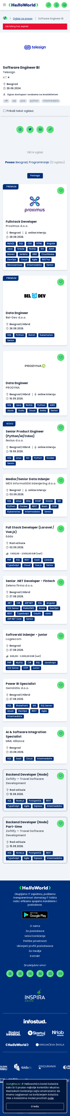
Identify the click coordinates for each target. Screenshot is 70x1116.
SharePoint (22, 705)
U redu (35, 1106)
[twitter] (30, 129)
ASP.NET (29, 603)
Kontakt (35, 956)
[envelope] (60, 973)
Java (10, 248)
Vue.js (38, 565)
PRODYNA (13, 388)
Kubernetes (46, 335)
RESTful (46, 259)
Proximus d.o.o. (17, 226)
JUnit (51, 248)
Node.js (20, 800)
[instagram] (20, 973)
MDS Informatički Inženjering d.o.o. (31, 483)
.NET (9, 603)
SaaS (37, 559)
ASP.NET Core (14, 619)
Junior (36, 668)
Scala (21, 410)
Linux (18, 458)
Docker (50, 458)
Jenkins (23, 254)
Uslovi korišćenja (35, 936)
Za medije (35, 951)
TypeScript (13, 565)
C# (18, 603)
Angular (51, 243)
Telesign (9, 72)
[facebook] (20, 129)
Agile (34, 259)
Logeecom (13, 639)
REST (34, 506)
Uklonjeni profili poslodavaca (35, 946)
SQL (21, 243)
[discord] (50, 973)
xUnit (48, 613)
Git (42, 248)
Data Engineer (17, 313)
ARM (34, 254)
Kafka (43, 410)
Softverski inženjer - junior (26, 634)
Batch (32, 335)
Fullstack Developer (21, 221)
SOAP (38, 501)
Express (38, 806)
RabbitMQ (28, 608)
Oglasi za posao (22, 18)
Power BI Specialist (21, 684)
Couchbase (47, 254)
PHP (9, 559)
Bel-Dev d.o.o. (16, 317)
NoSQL (32, 248)
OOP (54, 506)
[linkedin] (40, 129)
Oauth (37, 613)
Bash (44, 506)
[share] (50, 129)
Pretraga (35, 175)
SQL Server (13, 608)
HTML (39, 243)
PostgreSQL (35, 800)
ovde (51, 1098)
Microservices (14, 265)
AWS (52, 405)
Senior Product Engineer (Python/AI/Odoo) (25, 433)
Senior (49, 265)
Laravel (48, 559)
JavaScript (50, 662)
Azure (10, 410)
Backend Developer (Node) (27, 774)
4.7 (5, 77)
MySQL (10, 243)
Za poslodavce (35, 931)
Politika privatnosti (35, 941)
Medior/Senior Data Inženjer (28, 479)
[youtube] (30, 973)
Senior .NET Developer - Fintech (30, 581)
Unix (28, 501)
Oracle (20, 248)
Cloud (24, 259)
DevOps (11, 259)
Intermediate (34, 265)
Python (20, 335)
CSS (30, 243)
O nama (35, 926)
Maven (11, 254)
